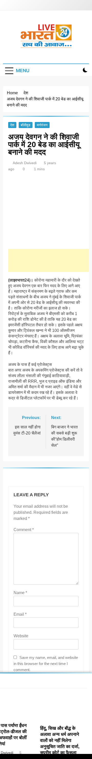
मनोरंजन (42, 125)
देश (12, 125)
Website (21, 636)
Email (20, 614)
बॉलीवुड (25, 125)
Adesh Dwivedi (25, 163)
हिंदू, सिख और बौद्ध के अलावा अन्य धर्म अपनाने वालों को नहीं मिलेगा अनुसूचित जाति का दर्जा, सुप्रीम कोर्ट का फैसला (59, 740)
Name (20, 593)
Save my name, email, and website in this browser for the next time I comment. (46, 663)
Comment (24, 530)
